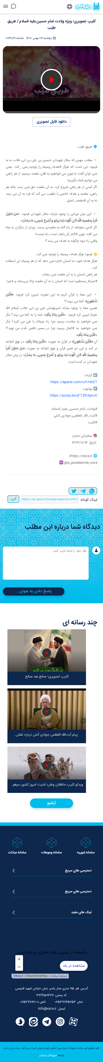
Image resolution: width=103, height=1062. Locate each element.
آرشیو (51, 803)
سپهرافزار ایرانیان (48, 1055)
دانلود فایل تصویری (51, 122)
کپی (13, 499)
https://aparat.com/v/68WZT (74, 382)
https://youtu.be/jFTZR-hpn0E (73, 395)
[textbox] (46, 563)
